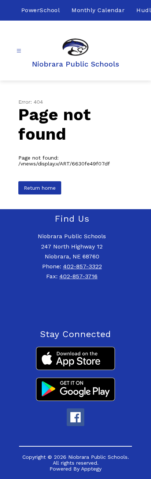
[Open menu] (19, 51)
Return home (40, 188)
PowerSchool (40, 10)
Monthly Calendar (98, 10)
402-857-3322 (82, 266)
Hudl (143, 10)
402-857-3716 (78, 276)
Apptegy (91, 469)
